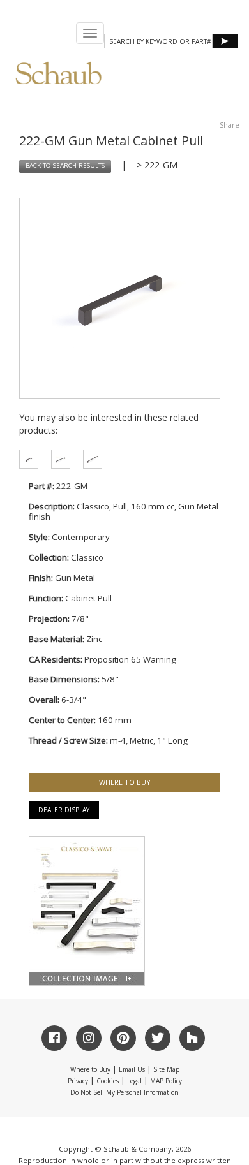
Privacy (78, 1080)
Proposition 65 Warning (130, 659)
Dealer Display (63, 809)
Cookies (107, 1080)
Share (229, 124)
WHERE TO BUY (125, 782)
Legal (134, 1080)
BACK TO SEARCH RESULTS (65, 165)
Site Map (166, 1069)
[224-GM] (89, 459)
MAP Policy (166, 1080)
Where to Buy (90, 1069)
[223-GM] (57, 459)
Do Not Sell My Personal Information (124, 1092)
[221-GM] (26, 459)
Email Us (132, 1069)
